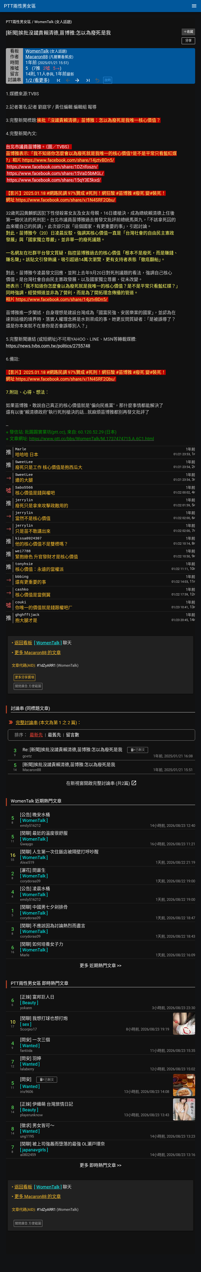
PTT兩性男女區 (18, 22)
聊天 (42, 642)
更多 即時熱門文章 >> (100, 1165)
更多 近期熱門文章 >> (100, 965)
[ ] (34, 820)
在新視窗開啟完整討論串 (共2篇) (101, 783)
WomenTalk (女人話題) (53, 22)
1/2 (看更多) (37, 80)
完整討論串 (27, 722)
